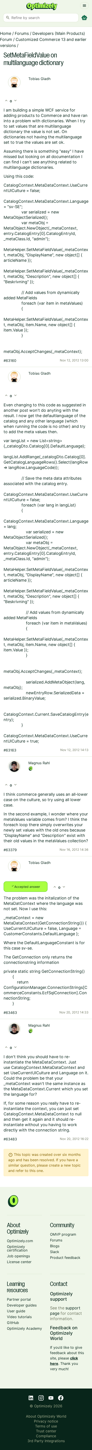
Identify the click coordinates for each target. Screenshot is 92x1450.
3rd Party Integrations (46, 1441)
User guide (16, 1311)
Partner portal (19, 1299)
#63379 (10, 850)
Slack (54, 1251)
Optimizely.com (20, 1241)
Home (5, 33)
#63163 (10, 750)
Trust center (46, 1431)
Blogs (54, 1246)
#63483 (10, 1139)
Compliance (46, 1436)
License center (19, 1262)
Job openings (18, 1256)
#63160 (10, 360)
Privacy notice (46, 1421)
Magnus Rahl (39, 763)
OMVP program (63, 1234)
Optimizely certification (17, 1248)
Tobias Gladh (39, 78)
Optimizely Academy (24, 1328)
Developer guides (22, 1305)
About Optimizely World (46, 1416)
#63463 (10, 1012)
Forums (22, 33)
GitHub (13, 1322)
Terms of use (46, 1426)
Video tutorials (19, 1317)
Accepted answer (25, 886)
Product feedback (65, 1257)
